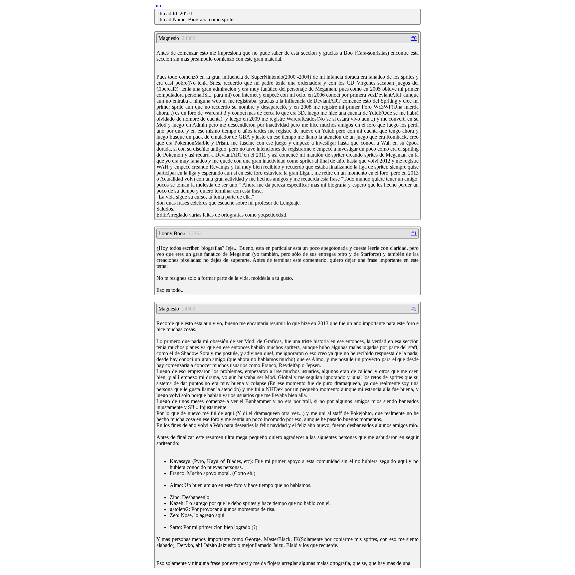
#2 (414, 308)
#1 (414, 233)
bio (157, 5)
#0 (414, 38)
